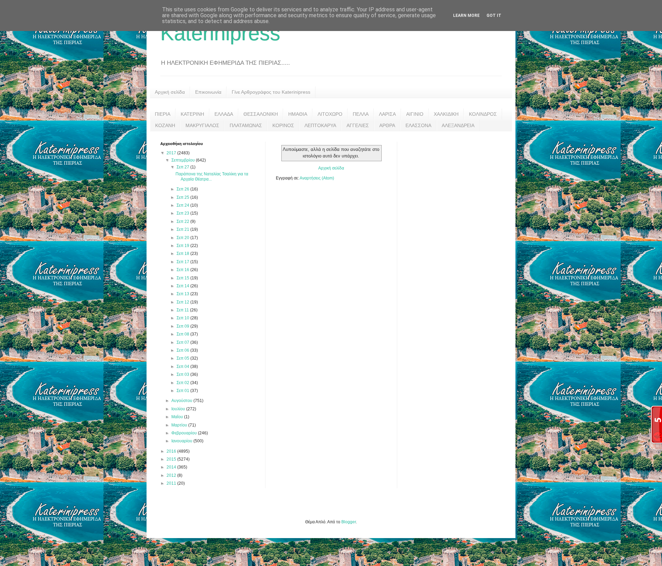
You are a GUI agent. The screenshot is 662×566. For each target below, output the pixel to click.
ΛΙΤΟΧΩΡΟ (330, 114)
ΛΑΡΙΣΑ (387, 114)
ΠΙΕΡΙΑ (162, 114)
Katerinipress (220, 33)
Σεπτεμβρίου (183, 160)
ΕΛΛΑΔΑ (223, 114)
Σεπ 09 (183, 326)
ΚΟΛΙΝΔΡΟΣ (483, 114)
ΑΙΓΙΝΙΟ (414, 114)
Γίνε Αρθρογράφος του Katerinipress (271, 92)
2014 (172, 467)
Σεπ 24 (183, 205)
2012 (172, 475)
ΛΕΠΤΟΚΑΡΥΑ (320, 125)
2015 (172, 459)
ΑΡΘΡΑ (387, 125)
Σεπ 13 (183, 293)
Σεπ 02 (183, 382)
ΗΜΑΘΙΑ (297, 114)
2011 (172, 483)
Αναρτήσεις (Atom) (317, 178)
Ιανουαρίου (182, 441)
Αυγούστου (182, 400)
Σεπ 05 (183, 358)
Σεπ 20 (183, 237)
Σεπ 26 (183, 189)
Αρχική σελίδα (170, 92)
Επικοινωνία (208, 92)
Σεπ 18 (183, 253)
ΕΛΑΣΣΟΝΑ (418, 125)
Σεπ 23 (183, 213)
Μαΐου (177, 416)
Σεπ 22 (183, 221)
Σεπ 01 (183, 390)
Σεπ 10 (183, 318)
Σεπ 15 (183, 278)
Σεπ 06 (183, 350)
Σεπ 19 (183, 245)
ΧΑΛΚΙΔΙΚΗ (446, 114)
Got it (494, 15)
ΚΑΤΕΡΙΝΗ (192, 114)
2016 (172, 451)
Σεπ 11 (183, 310)
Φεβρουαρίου (184, 433)
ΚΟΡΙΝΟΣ (283, 125)
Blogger (348, 521)
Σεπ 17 (183, 261)
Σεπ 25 (183, 197)
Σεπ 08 (183, 334)
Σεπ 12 (183, 302)
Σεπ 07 (183, 342)
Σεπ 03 (183, 374)
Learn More (466, 15)
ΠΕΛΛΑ (361, 114)
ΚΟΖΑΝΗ (165, 125)
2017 (172, 153)
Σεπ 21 (183, 229)
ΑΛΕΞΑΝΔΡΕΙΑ (458, 125)
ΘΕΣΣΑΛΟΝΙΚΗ (260, 114)
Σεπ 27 (183, 167)
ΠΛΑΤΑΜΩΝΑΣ (246, 125)
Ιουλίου (178, 409)
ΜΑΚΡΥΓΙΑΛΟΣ (202, 125)
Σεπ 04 (183, 366)
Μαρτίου (179, 425)
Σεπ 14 (183, 286)
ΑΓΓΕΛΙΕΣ (358, 125)
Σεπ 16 (183, 269)
